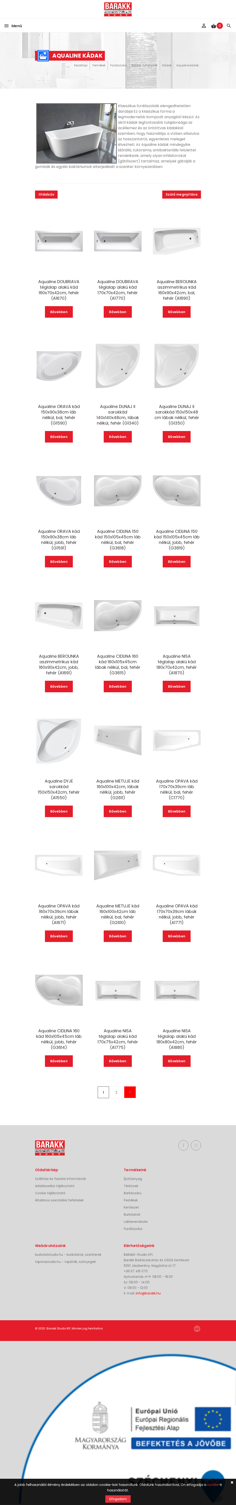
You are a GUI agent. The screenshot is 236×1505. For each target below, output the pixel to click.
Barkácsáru (133, 1193)
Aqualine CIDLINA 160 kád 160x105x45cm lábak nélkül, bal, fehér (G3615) (117, 665)
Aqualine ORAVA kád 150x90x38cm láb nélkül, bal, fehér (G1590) (59, 415)
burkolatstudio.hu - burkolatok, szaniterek (68, 1254)
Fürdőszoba (118, 65)
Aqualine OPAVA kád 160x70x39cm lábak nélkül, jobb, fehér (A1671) (59, 914)
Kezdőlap (80, 65)
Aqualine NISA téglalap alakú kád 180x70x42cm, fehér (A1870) (176, 665)
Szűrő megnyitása (182, 194)
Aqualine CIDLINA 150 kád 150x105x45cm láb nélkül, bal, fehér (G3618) (118, 540)
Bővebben (59, 312)
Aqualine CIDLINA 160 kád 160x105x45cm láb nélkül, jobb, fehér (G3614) (59, 1039)
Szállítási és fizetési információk (60, 1178)
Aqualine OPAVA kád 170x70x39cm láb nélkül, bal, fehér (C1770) (177, 789)
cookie (212, 1484)
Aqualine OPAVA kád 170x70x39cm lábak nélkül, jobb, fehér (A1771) (177, 914)
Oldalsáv (46, 194)
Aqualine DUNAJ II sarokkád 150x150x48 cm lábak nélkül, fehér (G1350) (176, 415)
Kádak (166, 65)
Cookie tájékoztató (50, 1193)
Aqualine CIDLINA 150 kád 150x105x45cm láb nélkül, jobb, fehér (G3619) (176, 540)
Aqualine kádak (187, 65)
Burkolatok (132, 1214)
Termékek (98, 65)
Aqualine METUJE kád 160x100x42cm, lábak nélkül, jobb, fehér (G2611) (117, 789)
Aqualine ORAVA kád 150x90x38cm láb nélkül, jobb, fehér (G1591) (59, 540)
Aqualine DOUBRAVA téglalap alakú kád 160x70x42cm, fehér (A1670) (58, 290)
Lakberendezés (136, 1221)
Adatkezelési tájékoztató (54, 1186)
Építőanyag (133, 1178)
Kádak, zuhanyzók (144, 65)
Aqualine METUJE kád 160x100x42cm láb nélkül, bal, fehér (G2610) (117, 914)
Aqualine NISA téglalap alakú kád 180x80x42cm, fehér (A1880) (176, 1039)
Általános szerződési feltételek (59, 1200)
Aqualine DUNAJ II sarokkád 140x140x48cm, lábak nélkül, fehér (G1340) (118, 415)
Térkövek (131, 1186)
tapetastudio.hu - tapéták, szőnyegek (65, 1261)
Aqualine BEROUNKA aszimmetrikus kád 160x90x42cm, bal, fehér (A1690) (177, 290)
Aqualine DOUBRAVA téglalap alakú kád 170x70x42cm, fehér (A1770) (117, 290)
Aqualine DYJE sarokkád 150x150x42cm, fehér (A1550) (59, 789)
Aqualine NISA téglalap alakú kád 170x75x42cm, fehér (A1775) (117, 1039)
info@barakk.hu (148, 1293)
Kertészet (131, 1207)
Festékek (131, 1200)
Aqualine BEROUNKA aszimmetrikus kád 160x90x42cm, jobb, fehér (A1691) (59, 665)
